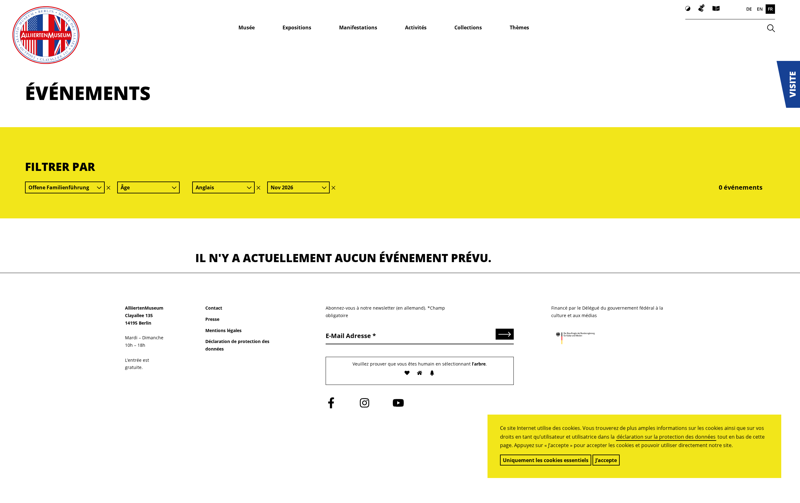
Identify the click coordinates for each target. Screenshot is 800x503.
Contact (213, 308)
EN (760, 9)
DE (749, 9)
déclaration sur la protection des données (666, 436)
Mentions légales (223, 330)
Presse (212, 319)
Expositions (296, 27)
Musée (246, 27)
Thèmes (519, 27)
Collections (468, 27)
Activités (416, 27)
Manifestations (358, 27)
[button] (788, 84)
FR (770, 9)
